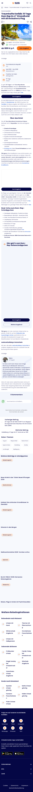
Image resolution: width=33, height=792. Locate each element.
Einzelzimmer (10, 102)
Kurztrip (26, 445)
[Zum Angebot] (16, 282)
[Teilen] (31, 21)
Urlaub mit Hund (9, 624)
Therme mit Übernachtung (26, 625)
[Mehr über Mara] (5, 359)
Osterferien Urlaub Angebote (10, 673)
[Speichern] (28, 21)
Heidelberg (17, 445)
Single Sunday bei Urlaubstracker (11, 664)
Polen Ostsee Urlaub (10, 703)
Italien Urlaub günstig (26, 695)
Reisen (6, 7)
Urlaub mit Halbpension (10, 640)
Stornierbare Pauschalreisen (27, 633)
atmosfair (28, 231)
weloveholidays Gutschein (20, 345)
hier (22, 92)
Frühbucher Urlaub (10, 652)
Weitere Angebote (16, 324)
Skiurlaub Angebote (25, 662)
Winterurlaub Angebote (10, 632)
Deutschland (25, 440)
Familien (3, 104)
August (5, 440)
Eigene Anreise (6, 445)
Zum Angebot (24, 48)
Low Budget (6, 449)
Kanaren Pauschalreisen (11, 696)
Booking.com (8, 148)
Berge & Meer (14, 440)
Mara (10, 42)
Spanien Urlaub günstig (9, 688)
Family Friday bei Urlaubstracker (26, 654)
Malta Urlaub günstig (26, 687)
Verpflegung (16, 449)
